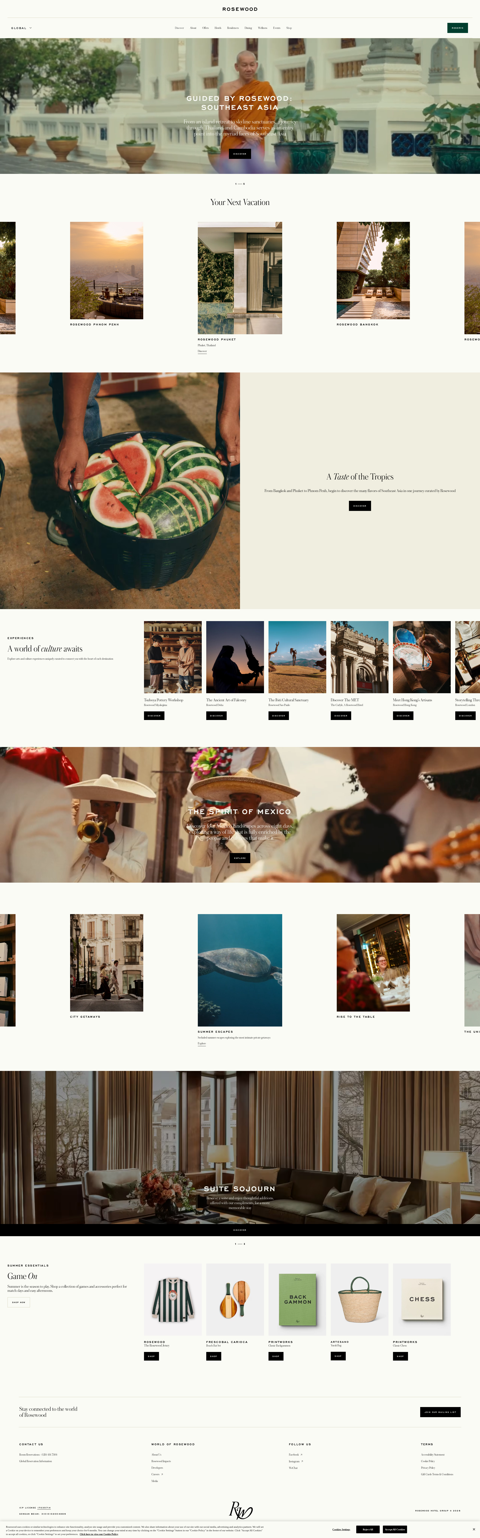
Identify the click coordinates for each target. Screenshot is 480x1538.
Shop (338, 1356)
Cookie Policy (428, 1461)
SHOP (151, 1356)
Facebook (296, 1454)
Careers (158, 1474)
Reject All (368, 1529)
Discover (239, 154)
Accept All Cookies (395, 1529)
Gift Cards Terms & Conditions (437, 1474)
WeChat (293, 1467)
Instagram (296, 1461)
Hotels (218, 27)
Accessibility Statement (433, 1454)
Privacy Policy (428, 1467)
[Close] (474, 1529)
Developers (157, 1467)
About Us (156, 1454)
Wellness (262, 27)
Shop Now (18, 1302)
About (193, 27)
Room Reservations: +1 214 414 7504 (38, 1454)
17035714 (44, 1507)
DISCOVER (216, 715)
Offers (205, 27)
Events (276, 27)
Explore (240, 858)
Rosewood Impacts (161, 1461)
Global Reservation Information (35, 1461)
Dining (248, 27)
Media (155, 1481)
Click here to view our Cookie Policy (99, 1534)
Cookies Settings (341, 1529)
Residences (233, 27)
